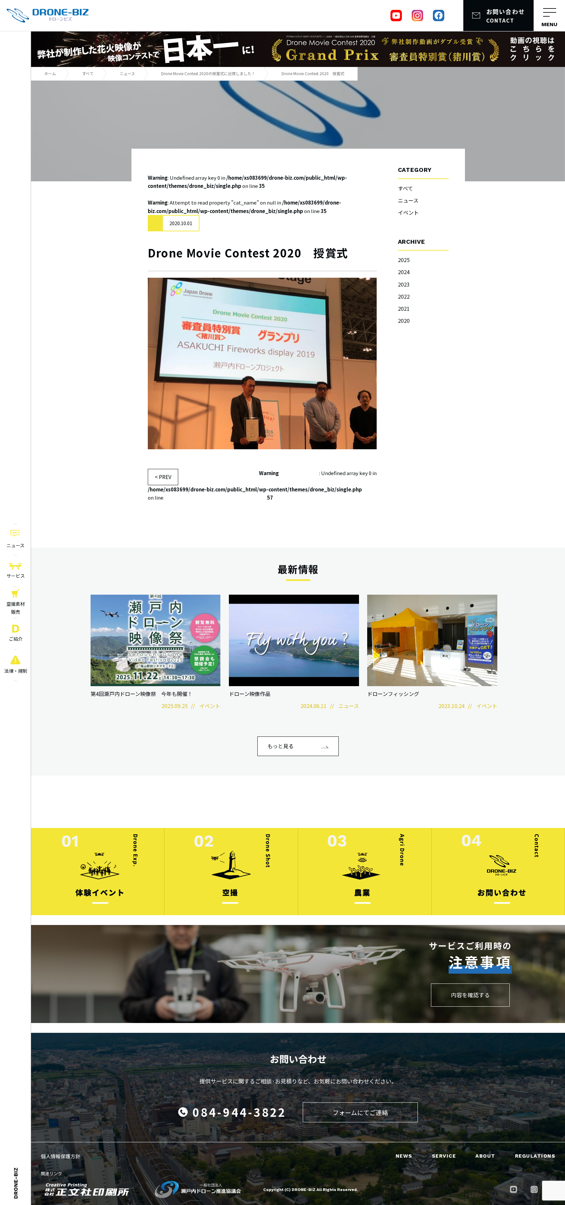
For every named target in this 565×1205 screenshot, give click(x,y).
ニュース (408, 200)
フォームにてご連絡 (360, 1112)
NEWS (404, 1156)
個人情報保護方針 (60, 1156)
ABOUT (485, 1156)
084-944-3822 (239, 1112)
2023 (404, 284)
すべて (405, 188)
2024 (404, 272)
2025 (404, 260)
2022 (404, 296)
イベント (408, 212)
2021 (404, 308)
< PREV (163, 477)
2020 (404, 320)
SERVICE (444, 1156)
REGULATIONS (535, 1156)
